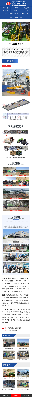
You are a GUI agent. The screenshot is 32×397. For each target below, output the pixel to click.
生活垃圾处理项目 (13, 330)
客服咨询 (26, 395)
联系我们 (26, 10)
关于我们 (16, 8)
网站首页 (5, 8)
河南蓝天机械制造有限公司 (11, 13)
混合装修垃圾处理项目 (14, 328)
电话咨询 (16, 395)
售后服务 (16, 10)
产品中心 (22, 13)
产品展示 (26, 8)
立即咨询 (10, 61)
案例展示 (5, 10)
